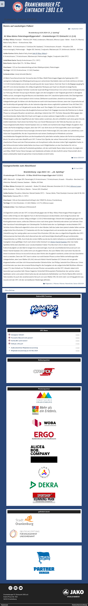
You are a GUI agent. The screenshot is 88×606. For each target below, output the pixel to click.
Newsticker (69, 283)
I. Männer (56, 283)
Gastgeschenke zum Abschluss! (19, 166)
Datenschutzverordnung (79, 605)
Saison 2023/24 (78, 157)
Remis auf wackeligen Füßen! (18, 26)
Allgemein (48, 283)
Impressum (4, 605)
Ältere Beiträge (8, 290)
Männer (62, 283)
